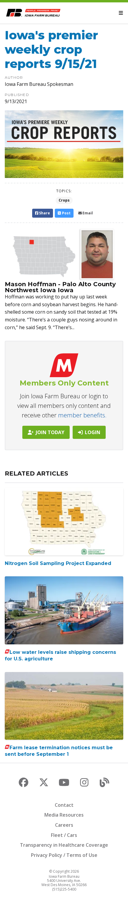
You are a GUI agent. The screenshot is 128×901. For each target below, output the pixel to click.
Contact (64, 805)
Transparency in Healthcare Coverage (64, 845)
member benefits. (82, 415)
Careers (64, 825)
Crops (64, 200)
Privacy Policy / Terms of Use (64, 855)
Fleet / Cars (64, 835)
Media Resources (64, 815)
